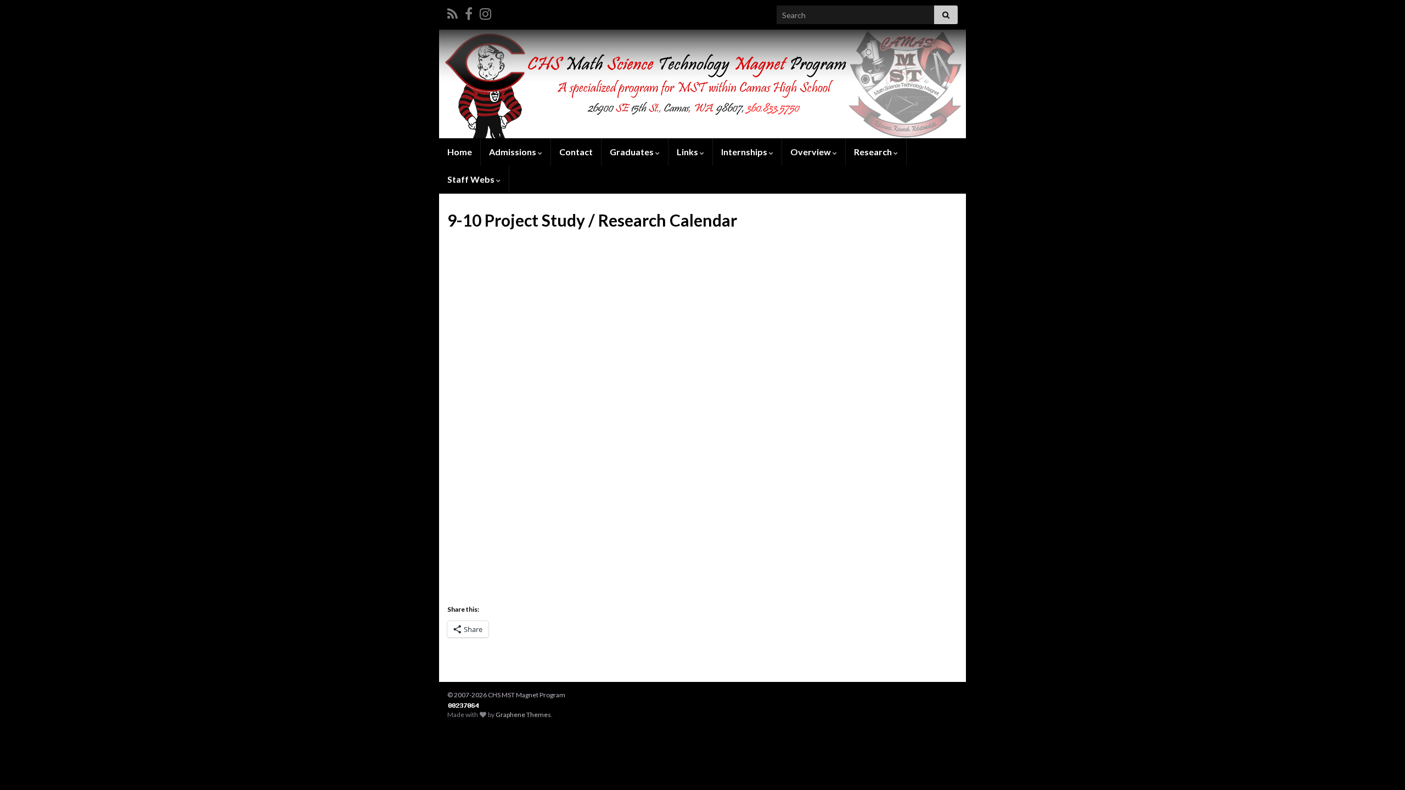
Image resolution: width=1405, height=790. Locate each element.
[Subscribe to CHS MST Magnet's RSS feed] (452, 12)
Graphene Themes (523, 714)
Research (873, 151)
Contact (576, 151)
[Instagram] (485, 12)
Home (459, 151)
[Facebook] (469, 12)
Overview (811, 151)
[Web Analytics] (463, 705)
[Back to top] (1380, 765)
